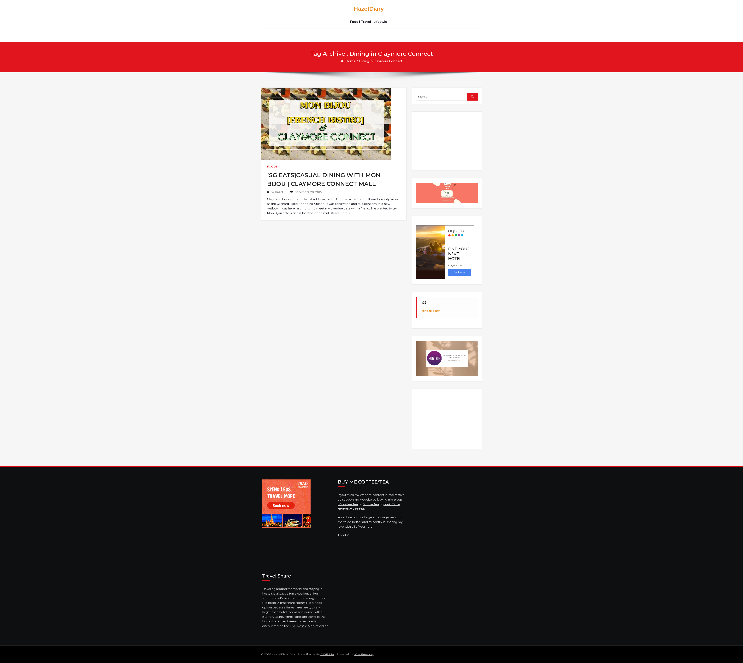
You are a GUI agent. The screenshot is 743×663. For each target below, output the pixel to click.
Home (350, 61)
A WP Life (327, 654)
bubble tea (371, 504)
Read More (339, 213)
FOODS (272, 166)
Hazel (279, 192)
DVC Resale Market (304, 626)
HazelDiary (369, 8)
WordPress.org (364, 654)
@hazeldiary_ (431, 311)
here (369, 526)
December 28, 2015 (308, 192)
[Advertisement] (447, 140)
